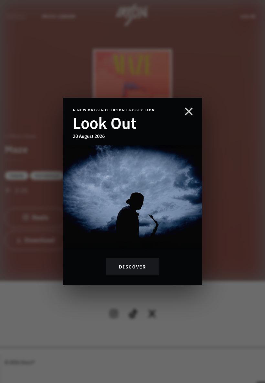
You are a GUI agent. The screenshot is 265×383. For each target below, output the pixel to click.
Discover (132, 266)
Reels (40, 216)
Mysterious (47, 175)
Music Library (59, 16)
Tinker (17, 175)
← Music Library (20, 135)
